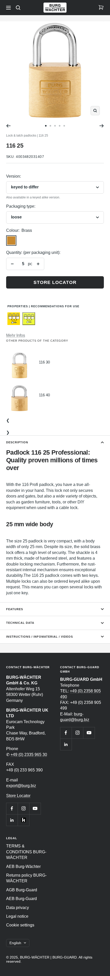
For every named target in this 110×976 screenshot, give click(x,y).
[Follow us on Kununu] (23, 820)
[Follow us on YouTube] (35, 808)
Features (14, 609)
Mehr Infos (15, 335)
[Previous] (8, 126)
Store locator (55, 282)
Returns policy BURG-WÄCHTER (26, 878)
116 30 (44, 362)
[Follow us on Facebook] (12, 808)
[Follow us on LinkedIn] (12, 820)
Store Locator (18, 795)
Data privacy (17, 907)
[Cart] (101, 7)
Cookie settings (20, 925)
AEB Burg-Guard (21, 898)
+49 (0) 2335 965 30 (28, 754)
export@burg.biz (21, 785)
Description (17, 442)
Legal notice (17, 916)
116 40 (44, 395)
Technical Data (20, 622)
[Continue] (102, 126)
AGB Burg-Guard (21, 890)
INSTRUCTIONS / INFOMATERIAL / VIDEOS (39, 636)
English (15, 943)
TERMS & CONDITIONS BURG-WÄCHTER (26, 852)
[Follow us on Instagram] (23, 808)
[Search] (18, 7)
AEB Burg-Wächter (23, 866)
